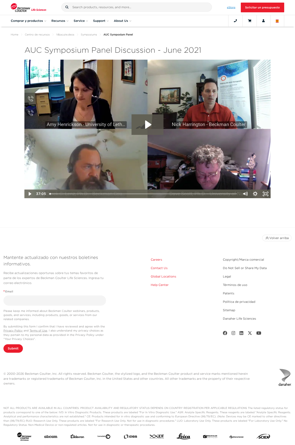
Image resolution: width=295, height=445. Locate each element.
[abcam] (50, 437)
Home (14, 34)
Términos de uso (235, 285)
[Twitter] (250, 334)
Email (8, 291)
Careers (156, 259)
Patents (228, 293)
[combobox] (136, 7)
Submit (13, 348)
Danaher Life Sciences (239, 318)
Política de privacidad (239, 301)
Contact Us (159, 268)
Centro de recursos (37, 34)
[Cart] (250, 20)
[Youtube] (258, 334)
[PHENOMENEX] (236, 437)
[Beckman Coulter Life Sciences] (28, 7)
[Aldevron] (77, 437)
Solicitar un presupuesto (262, 7)
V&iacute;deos (65, 34)
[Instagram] (233, 334)
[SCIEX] (263, 437)
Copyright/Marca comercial (243, 259)
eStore (231, 7)
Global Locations (163, 276)
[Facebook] (225, 334)
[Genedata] (104, 437)
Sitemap (229, 310)
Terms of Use (38, 330)
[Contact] (235, 20)
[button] (67, 7)
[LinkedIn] (241, 334)
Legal (227, 276)
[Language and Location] (277, 20)
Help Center (160, 285)
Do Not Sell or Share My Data (245, 268)
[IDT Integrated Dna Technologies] (157, 437)
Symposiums (89, 34)
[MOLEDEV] (210, 437)
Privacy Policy (13, 330)
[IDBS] (130, 437)
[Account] (263, 20)
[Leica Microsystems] (183, 437)
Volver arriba (279, 238)
